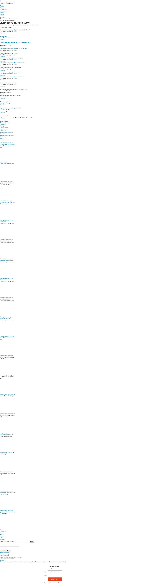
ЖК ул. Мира (3, 162)
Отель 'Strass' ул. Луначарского (7, 375)
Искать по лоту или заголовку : (7, 541)
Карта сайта (2, 560)
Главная (6, 18)
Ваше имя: (44, 571)
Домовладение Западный (6, 452)
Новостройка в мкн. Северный (7, 336)
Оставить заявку (55, 579)
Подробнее (2, 33)
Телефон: (44, 575)
